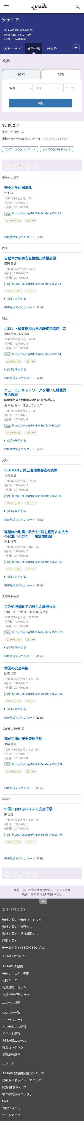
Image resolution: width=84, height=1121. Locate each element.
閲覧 (61, 74)
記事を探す (9, 940)
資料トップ (12, 48)
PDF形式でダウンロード (19, 237)
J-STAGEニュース (14, 1040)
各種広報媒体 (11, 1054)
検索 (21, 74)
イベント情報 (11, 1033)
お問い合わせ (11, 1108)
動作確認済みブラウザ (17, 1094)
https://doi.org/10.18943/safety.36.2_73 (36, 213)
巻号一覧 (33, 48)
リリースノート (12, 1019)
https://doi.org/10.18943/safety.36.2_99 (36, 496)
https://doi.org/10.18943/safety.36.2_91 (36, 425)
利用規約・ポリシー (15, 987)
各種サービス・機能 (15, 973)
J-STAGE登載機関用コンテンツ (23, 1073)
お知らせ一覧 (11, 1013)
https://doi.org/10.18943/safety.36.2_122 (37, 694)
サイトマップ (11, 1115)
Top (43, 901)
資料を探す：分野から (17, 927)
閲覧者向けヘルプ (14, 1087)
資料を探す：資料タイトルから (23, 920)
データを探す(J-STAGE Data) (22, 947)
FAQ (5, 1101)
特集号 (52, 48)
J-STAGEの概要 (12, 966)
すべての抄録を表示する (56, 149)
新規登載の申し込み (15, 994)
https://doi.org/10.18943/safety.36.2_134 (37, 834)
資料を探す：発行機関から (20, 934)
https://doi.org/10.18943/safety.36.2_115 (37, 632)
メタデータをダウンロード (20, 149)
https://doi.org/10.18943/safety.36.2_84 (36, 354)
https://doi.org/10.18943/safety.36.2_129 (37, 764)
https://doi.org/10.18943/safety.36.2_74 (36, 284)
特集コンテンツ (12, 1047)
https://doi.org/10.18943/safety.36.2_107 (37, 562)
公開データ (9, 980)
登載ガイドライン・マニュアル (23, 1080)
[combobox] (20, 88)
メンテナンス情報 (14, 1026)
